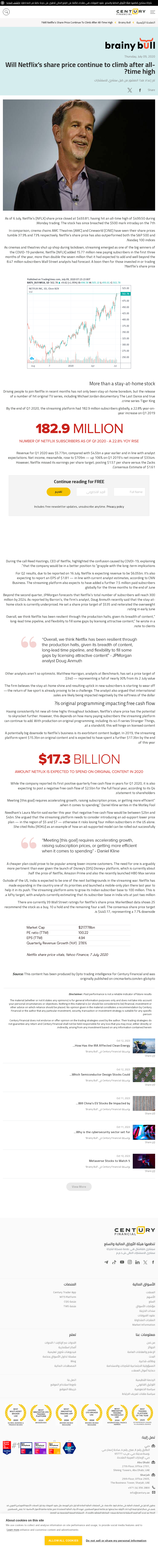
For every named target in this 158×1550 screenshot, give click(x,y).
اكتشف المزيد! (13, 3)
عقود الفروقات (146, 1315)
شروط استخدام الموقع (63, 1384)
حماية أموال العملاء (143, 1370)
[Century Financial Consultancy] (136, 11)
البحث (152, 1356)
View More (79, 1186)
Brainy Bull (91, 1051)
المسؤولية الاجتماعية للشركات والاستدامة (131, 1365)
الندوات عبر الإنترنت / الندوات (60, 1342)
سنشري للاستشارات (106, 80)
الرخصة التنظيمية (145, 1380)
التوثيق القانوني (145, 1384)
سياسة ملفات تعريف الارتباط (138, 1393)
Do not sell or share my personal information (116, 1540)
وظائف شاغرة (147, 1361)
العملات (150, 1292)
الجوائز (151, 1347)
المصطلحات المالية (65, 1365)
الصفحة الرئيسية (145, 22)
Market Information (143, 1324)
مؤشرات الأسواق (145, 1306)
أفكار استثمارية (67, 1347)
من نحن (151, 1342)
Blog (73, 1361)
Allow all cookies (63, 1540)
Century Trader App (64, 1292)
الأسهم (151, 1296)
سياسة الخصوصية (144, 1389)
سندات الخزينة (147, 1310)
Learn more (13, 1529)
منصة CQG (70, 1301)
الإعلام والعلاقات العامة (141, 1352)
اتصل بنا (71, 1380)
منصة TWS (69, 1306)
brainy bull (124, 22)
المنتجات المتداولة (144, 1320)
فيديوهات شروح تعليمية (62, 1352)
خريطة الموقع (68, 1389)
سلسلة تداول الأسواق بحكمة (59, 1356)
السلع (152, 1301)
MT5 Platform (68, 1296)
